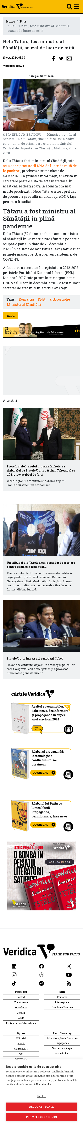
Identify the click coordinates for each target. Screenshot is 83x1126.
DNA (42, 299)
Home (10, 21)
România (26, 299)
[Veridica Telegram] (41, 983)
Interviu (21, 1043)
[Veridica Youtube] (69, 974)
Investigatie (20, 1058)
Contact (21, 997)
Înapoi (10, 315)
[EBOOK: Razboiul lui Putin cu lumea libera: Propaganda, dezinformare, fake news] (42, 814)
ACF (21, 1054)
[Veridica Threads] (41, 974)
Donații (21, 1012)
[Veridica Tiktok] (14, 983)
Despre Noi (21, 991)
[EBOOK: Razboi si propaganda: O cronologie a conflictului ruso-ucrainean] (42, 762)
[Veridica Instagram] (14, 974)
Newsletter (21, 1007)
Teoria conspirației (62, 1048)
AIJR (21, 1017)
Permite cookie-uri (41, 1117)
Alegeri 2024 (21, 1048)
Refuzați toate (41, 1106)
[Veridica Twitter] (69, 966)
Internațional (62, 1002)
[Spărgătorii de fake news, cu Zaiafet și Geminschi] (41, 330)
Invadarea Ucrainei (62, 1007)
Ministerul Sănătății (24, 304)
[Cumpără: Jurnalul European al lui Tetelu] (41, 875)
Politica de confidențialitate (21, 1023)
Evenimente (21, 1002)
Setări (41, 1096)
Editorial (21, 1038)
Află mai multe (42, 1084)
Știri (22, 21)
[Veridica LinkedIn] (14, 966)
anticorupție (59, 299)
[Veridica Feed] (69, 983)
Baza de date (62, 1053)
